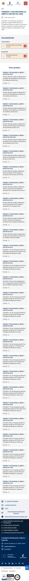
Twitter (19, 563)
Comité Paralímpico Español (10, 530)
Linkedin (12, 563)
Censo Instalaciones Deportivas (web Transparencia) (13, 521)
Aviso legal (18, 567)
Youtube (23, 563)
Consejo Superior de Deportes (11, 525)
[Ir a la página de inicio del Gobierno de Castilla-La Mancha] (10, 3)
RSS (16, 563)
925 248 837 (7, 549)
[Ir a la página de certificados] (14, 577)
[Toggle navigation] (3, 3)
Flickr (5, 563)
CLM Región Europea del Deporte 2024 (13, 532)
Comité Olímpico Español (10, 527)
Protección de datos (7, 567)
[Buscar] (26, 3)
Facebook (2, 563)
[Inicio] (18, 3)
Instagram (9, 563)
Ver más (6, 83)
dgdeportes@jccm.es (9, 546)
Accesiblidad (12, 571)
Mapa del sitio (4, 571)
